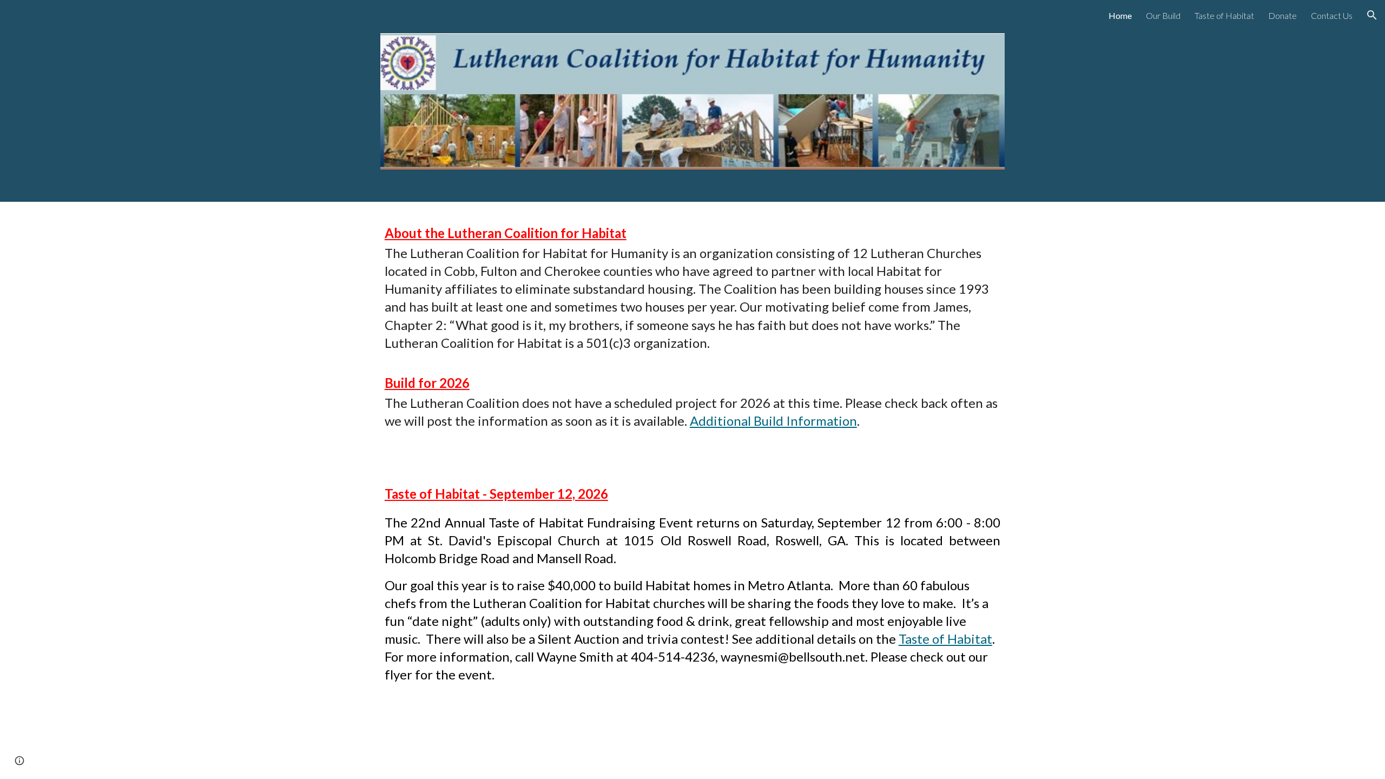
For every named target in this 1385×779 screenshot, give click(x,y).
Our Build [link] (1163, 15)
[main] (692, 290)
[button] (1372, 15)
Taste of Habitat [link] (1224, 15)
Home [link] (1120, 15)
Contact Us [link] (1332, 15)
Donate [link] (1282, 15)
